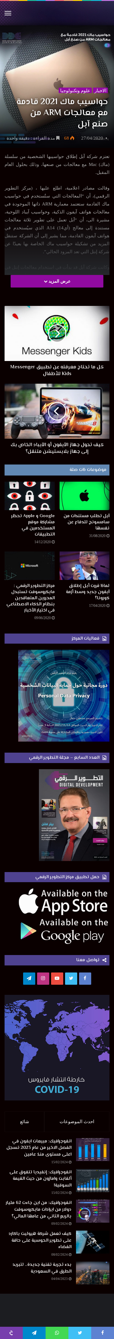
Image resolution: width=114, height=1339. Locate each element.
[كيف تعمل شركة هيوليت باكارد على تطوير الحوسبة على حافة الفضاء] (92, 1242)
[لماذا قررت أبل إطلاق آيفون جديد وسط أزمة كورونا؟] (85, 565)
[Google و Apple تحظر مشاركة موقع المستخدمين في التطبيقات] (30, 496)
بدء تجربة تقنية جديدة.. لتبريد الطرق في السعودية (41, 1268)
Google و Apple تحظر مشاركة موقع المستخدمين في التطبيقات (33, 525)
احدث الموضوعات (77, 1121)
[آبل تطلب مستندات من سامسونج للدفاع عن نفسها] (85, 496)
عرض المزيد (59, 281)
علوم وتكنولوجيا (75, 90)
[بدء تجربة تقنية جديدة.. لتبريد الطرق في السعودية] (92, 1273)
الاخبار (100, 90)
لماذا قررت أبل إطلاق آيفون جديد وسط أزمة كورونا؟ (87, 592)
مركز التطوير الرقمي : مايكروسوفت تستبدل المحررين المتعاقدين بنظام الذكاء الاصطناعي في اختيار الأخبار (30, 598)
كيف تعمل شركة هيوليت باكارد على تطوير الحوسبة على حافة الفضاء (40, 1240)
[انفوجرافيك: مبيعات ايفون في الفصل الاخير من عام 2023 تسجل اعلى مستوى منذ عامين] (92, 1149)
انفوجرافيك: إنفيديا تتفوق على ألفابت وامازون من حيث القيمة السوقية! (40, 1179)
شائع (24, 1121)
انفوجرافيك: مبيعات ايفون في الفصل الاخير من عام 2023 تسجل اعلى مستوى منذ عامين (38, 1148)
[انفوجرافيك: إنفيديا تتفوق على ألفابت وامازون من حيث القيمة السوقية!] (92, 1180)
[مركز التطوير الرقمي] (57, 13)
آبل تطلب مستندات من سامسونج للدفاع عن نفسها (86, 522)
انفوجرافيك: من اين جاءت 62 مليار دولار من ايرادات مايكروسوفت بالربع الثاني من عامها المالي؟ (38, 1209)
